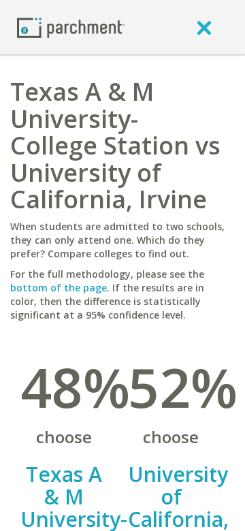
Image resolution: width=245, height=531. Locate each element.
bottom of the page (58, 287)
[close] (204, 27)
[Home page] (71, 26)
